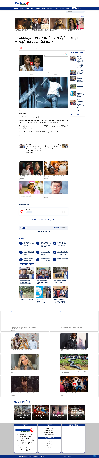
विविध (67, 8)
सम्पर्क (37, 456)
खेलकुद (56, 8)
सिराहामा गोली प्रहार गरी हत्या (26, 300)
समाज (27, 8)
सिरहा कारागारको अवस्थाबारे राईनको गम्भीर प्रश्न (60, 281)
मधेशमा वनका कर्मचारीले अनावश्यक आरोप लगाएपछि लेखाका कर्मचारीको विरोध (59, 301)
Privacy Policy (41, 456)
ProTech (69, 456)
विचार (43, 8)
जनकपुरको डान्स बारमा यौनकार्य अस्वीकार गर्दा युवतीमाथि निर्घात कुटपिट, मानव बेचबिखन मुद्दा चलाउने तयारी (26, 284)
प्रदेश (32, 8)
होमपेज (16, 8)
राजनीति (38, 8)
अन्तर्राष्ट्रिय (49, 8)
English (74, 8)
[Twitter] (62, 212)
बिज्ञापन (34, 456)
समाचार (22, 8)
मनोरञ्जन (62, 8)
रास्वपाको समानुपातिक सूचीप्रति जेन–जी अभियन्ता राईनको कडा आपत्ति (42, 301)
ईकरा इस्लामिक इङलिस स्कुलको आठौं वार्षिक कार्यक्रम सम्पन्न (43, 282)
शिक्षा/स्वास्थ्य (49, 449)
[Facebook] (65, 212)
